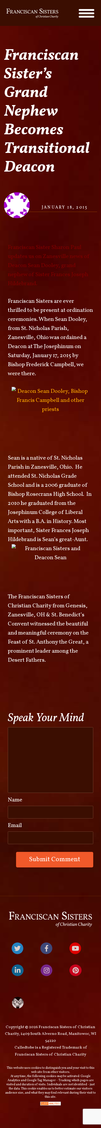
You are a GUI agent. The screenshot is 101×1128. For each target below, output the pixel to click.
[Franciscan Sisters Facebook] (46, 948)
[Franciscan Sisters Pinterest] (75, 970)
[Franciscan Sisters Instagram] (46, 970)
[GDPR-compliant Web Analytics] (50, 1103)
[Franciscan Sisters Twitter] (17, 948)
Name (15, 800)
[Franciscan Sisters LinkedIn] (17, 970)
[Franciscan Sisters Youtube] (75, 948)
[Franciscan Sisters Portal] (50, 1002)
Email (15, 826)
